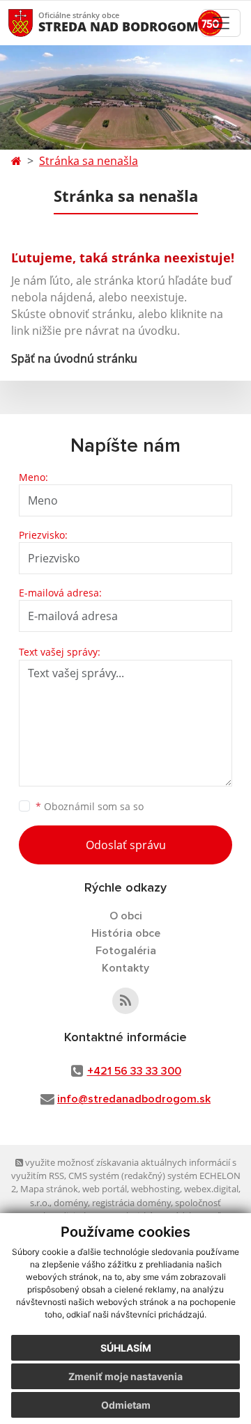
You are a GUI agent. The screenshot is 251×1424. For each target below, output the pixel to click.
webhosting (155, 1188)
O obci (125, 915)
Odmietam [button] (126, 1405)
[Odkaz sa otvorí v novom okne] (125, 1001)
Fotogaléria (126, 950)
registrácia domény (131, 1202)
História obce (125, 933)
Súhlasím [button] (125, 1348)
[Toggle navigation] (221, 23)
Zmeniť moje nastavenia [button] (125, 1376)
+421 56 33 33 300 (134, 1071)
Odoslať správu (126, 845)
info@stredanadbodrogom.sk (134, 1099)
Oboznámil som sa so (90, 806)
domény (71, 1202)
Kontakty (125, 968)
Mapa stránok (49, 1188)
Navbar (33, 22)
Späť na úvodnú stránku (74, 358)
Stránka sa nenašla (88, 160)
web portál (104, 1188)
